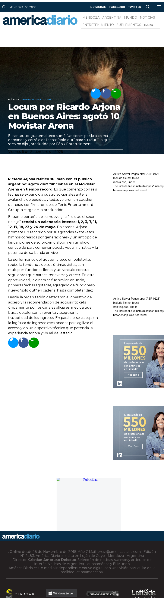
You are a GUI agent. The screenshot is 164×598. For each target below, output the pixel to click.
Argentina (111, 17)
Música (13, 99)
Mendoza (91, 17)
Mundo (130, 17)
